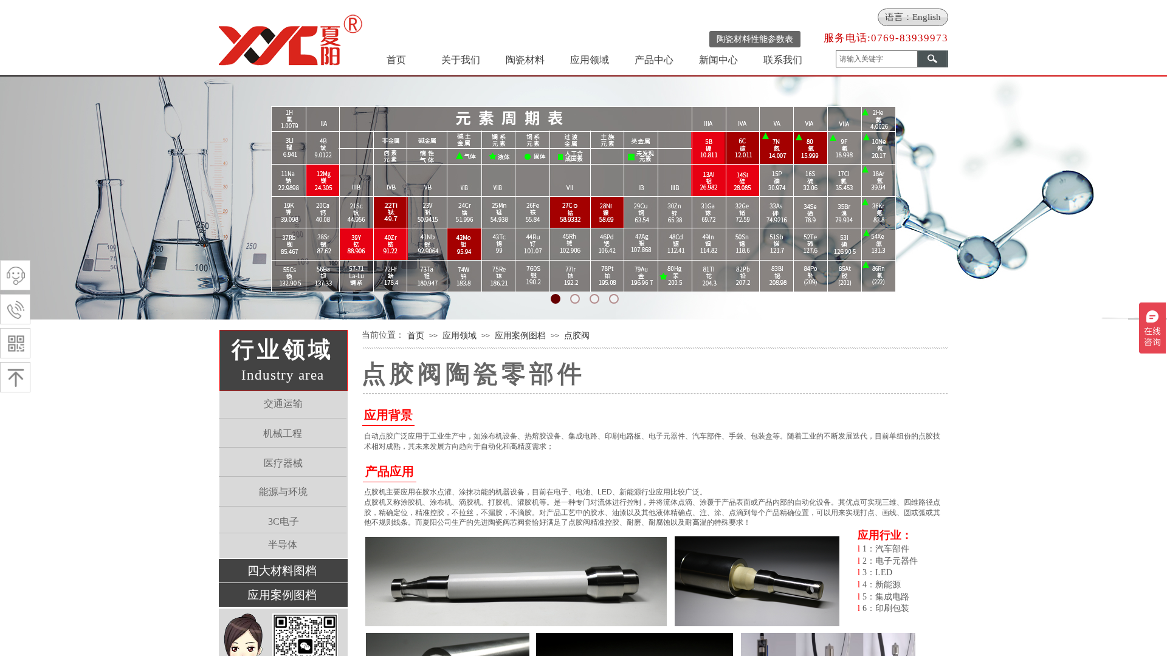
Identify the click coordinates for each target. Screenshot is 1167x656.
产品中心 (654, 60)
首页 (396, 60)
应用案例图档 (520, 335)
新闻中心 (718, 60)
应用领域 (589, 60)
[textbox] (877, 58)
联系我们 (782, 60)
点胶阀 (577, 335)
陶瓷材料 (525, 60)
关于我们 (460, 60)
